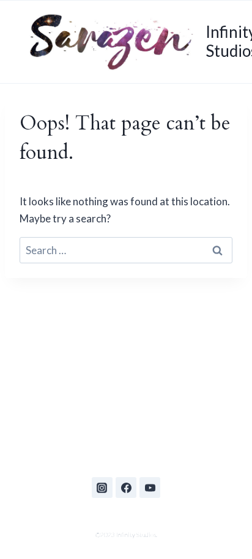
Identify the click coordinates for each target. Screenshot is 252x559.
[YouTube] (149, 487)
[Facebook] (126, 487)
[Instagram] (102, 487)
